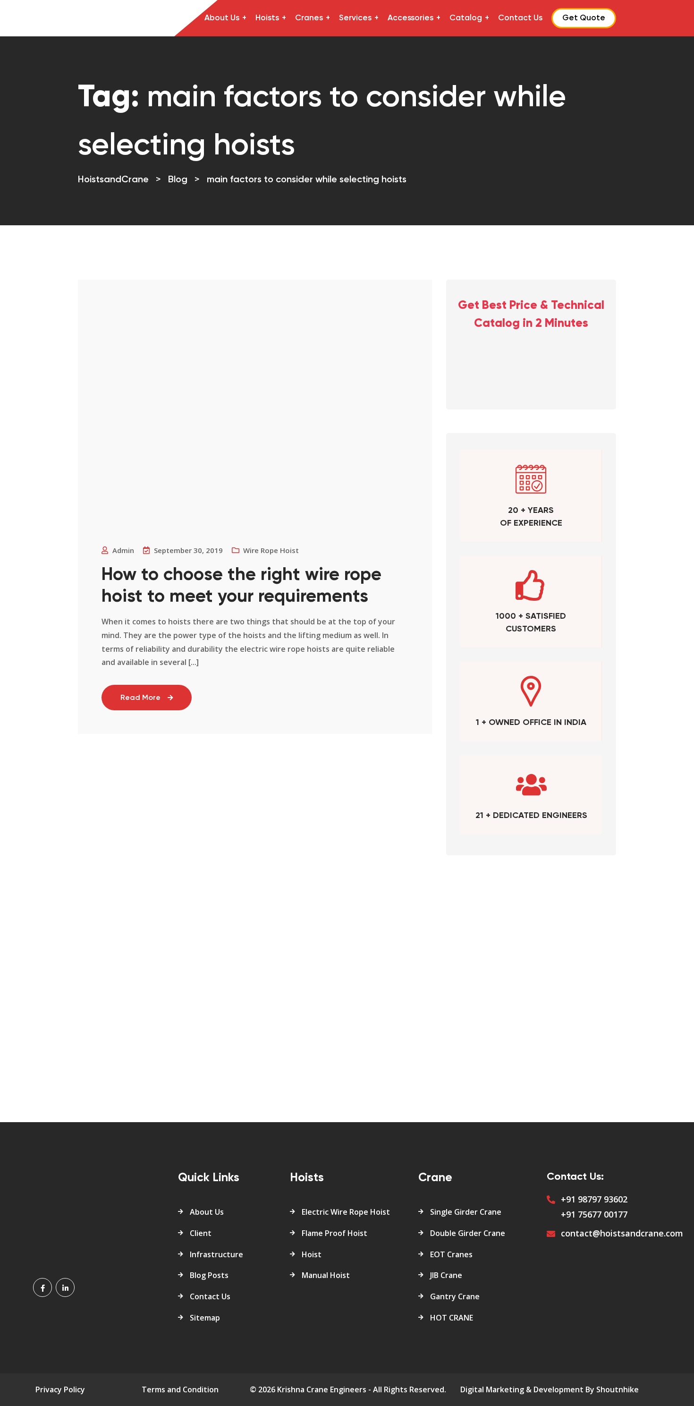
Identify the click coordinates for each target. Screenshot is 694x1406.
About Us (221, 18)
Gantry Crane (455, 1296)
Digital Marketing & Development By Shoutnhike (549, 1389)
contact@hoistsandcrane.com (622, 1233)
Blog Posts (209, 1275)
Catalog (465, 18)
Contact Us (520, 18)
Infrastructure (216, 1254)
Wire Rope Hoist (271, 550)
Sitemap (205, 1317)
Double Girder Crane (467, 1233)
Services (355, 18)
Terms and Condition (180, 1389)
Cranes (309, 18)
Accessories (410, 18)
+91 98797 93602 (594, 1199)
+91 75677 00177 (594, 1214)
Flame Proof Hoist (334, 1233)
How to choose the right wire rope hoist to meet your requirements (241, 586)
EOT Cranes (451, 1254)
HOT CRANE (451, 1317)
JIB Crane (446, 1275)
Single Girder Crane (465, 1212)
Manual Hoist (326, 1275)
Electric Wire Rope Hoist (346, 1212)
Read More (140, 698)
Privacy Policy (60, 1389)
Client (201, 1233)
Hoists (267, 18)
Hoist (312, 1254)
